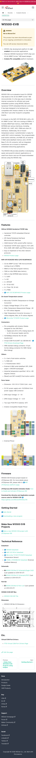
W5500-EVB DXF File (11, 596)
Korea (3, 707)
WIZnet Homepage (7, 717)
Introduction (5, 680)
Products (4, 682)
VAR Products (5, 688)
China (3, 704)
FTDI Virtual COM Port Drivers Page (16, 643)
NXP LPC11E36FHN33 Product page (18, 292)
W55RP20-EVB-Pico (30, 1)
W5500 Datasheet (12, 550)
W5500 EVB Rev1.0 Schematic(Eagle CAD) (20, 570)
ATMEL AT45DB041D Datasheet (16, 560)
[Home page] (3, 13)
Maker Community (7, 722)
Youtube (4, 743)
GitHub (3, 725)
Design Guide (5, 685)
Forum (3, 719)
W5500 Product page (11, 255)
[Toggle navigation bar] (2, 7)
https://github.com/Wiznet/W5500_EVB (14, 500)
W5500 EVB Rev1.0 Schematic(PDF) (17, 575)
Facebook (4, 735)
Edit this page (8, 652)
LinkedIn (4, 738)
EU (2, 701)
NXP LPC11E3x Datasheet (14, 552)
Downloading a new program (12, 516)
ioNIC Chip (19, 1)
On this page (7, 20)
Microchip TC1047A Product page (17, 318)
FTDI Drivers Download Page (13, 343)
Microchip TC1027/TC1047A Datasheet (19, 555)
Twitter (3, 741)
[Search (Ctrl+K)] (33, 7)
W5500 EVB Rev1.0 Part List (15, 586)
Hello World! (7, 512)
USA (2, 698)
